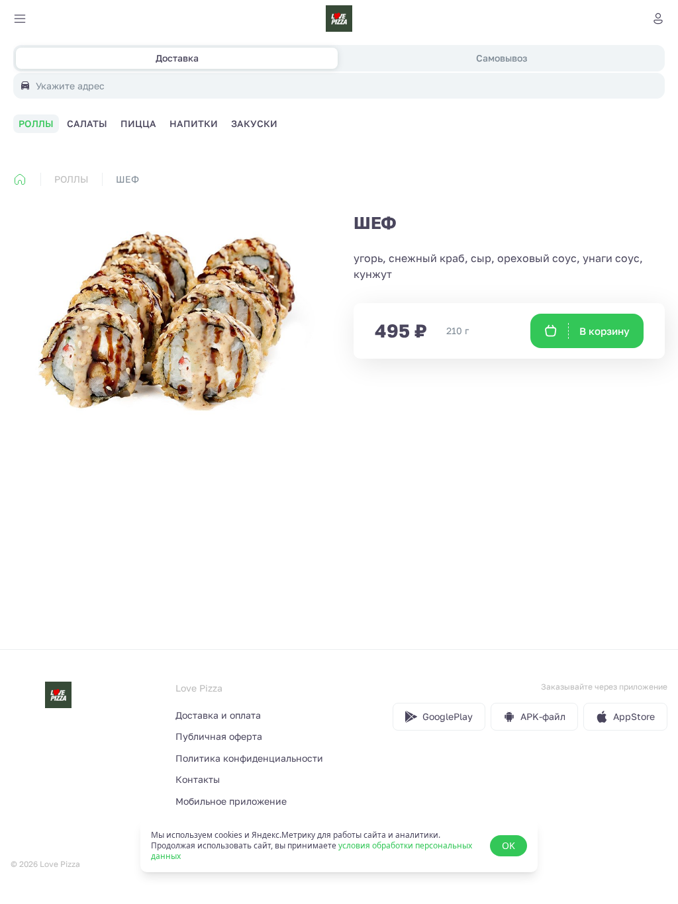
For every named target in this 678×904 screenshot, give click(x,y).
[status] (339, 845)
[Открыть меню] (19, 18)
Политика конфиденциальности (249, 758)
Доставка (177, 58)
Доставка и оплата (218, 715)
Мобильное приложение (231, 801)
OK (508, 845)
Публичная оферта (218, 736)
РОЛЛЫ (71, 179)
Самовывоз (501, 58)
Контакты (197, 779)
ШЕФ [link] (127, 179)
